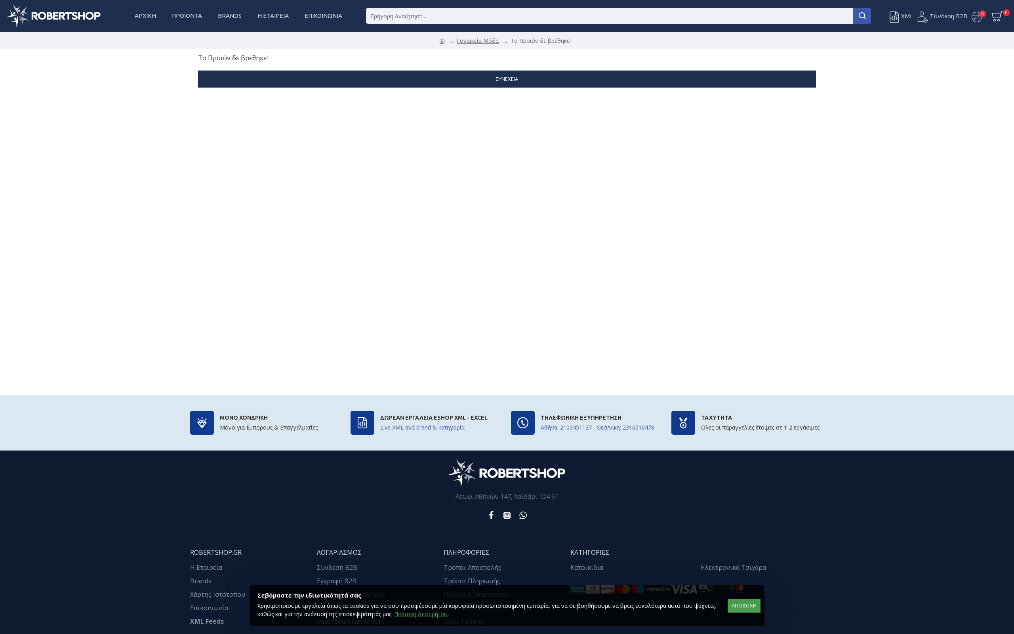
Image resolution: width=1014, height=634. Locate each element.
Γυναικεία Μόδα (478, 40)
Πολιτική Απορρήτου (421, 614)
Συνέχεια (507, 78)
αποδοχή (744, 605)
